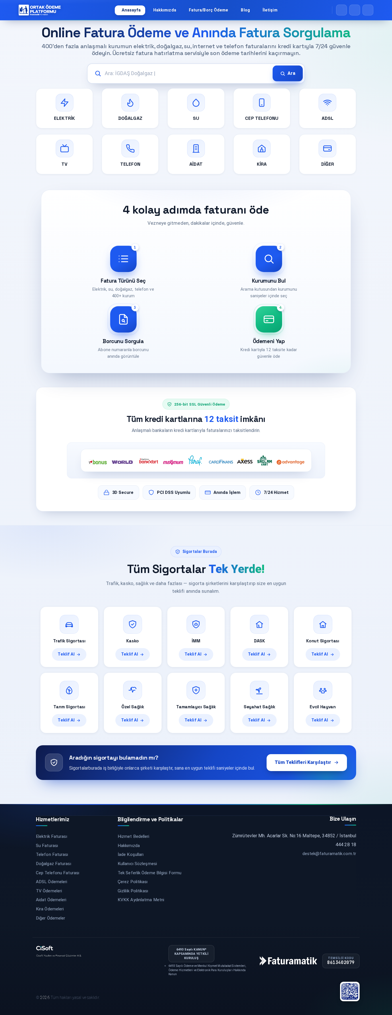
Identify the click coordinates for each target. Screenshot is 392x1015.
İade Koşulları (130, 854)
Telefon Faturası (52, 854)
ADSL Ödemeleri (51, 881)
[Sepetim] (354, 10)
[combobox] (196, 73)
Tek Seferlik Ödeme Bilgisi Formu (149, 872)
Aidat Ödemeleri (51, 899)
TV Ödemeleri (49, 890)
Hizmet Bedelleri (134, 836)
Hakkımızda (129, 845)
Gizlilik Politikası (133, 890)
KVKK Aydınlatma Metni (141, 899)
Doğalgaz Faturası (53, 863)
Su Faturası (47, 845)
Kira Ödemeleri (50, 909)
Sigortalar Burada (200, 551)
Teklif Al (66, 654)
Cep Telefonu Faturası (57, 872)
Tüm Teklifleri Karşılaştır (303, 762)
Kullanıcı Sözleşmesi (137, 863)
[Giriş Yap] (367, 10)
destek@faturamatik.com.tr (329, 853)
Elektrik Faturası (51, 836)
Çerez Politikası (133, 881)
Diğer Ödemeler (50, 918)
